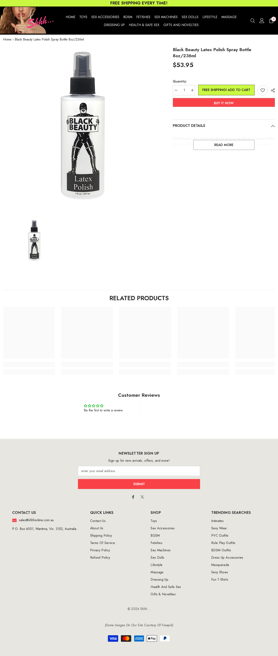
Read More (223, 145)
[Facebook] (133, 497)
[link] (29, 364)
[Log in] (262, 20)
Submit (139, 484)
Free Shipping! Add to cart (226, 90)
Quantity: (180, 81)
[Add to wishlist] (263, 90)
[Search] (252, 20)
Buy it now (224, 103)
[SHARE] (271, 90)
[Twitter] (142, 497)
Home (7, 39)
